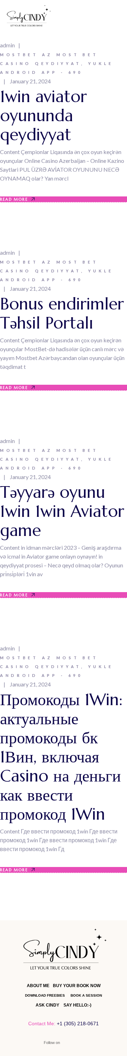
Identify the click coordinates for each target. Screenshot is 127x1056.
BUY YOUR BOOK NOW (77, 986)
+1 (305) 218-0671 (78, 1023)
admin (7, 45)
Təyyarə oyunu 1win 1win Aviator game (62, 511)
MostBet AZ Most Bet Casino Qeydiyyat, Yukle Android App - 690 (57, 63)
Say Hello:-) (77, 1005)
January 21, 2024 (30, 81)
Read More (14, 199)
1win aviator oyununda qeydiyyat (43, 115)
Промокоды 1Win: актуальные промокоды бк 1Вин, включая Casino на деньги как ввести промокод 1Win (61, 756)
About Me (38, 986)
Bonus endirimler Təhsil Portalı (62, 313)
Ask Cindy (47, 1005)
